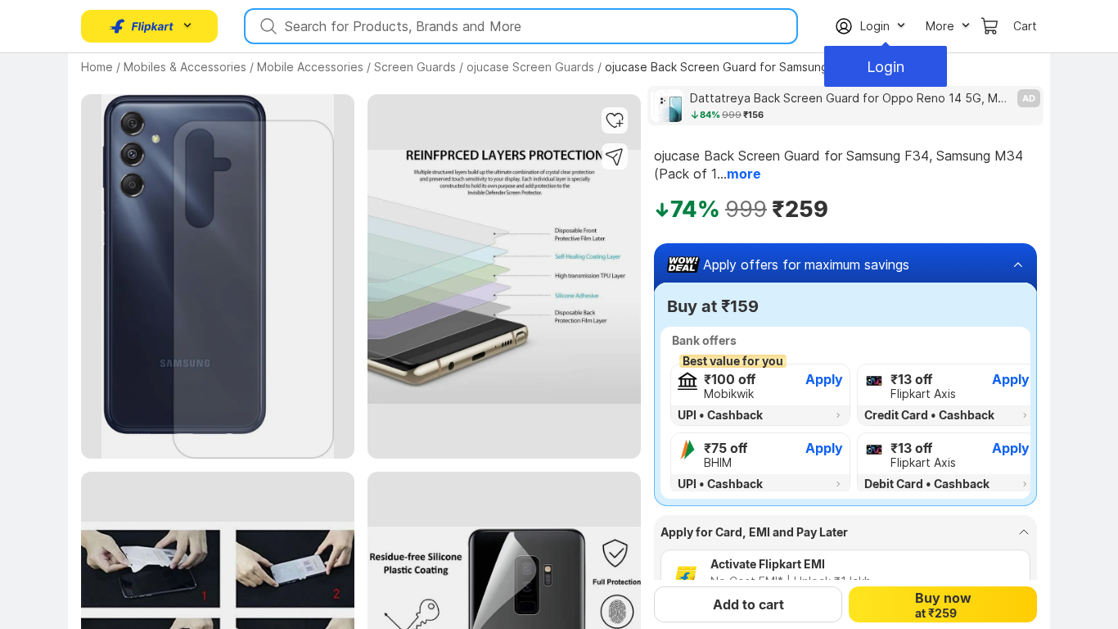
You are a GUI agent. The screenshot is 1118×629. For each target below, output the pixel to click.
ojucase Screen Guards (530, 67)
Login (885, 66)
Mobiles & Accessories (185, 67)
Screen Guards (415, 67)
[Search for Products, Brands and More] (267, 26)
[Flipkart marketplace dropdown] (141, 26)
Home (97, 67)
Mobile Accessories (310, 67)
